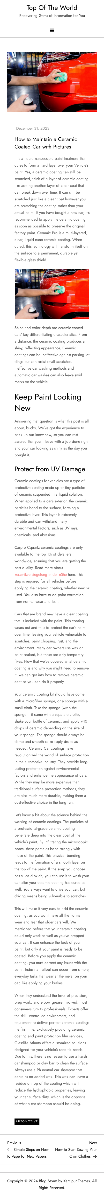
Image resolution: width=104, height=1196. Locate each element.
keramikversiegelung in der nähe (41, 574)
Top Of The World (52, 8)
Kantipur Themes (76, 1181)
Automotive (27, 1121)
